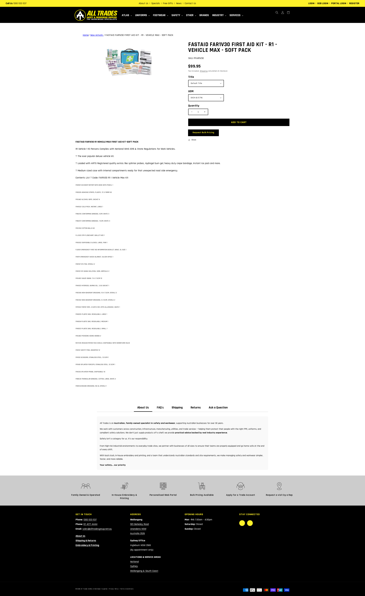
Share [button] (193, 140)
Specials (155, 3)
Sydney (134, 566)
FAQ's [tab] (160, 408)
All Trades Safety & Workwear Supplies (94, 589)
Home (86, 35)
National (134, 561)
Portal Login (338, 3)
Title (191, 77)
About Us (143, 3)
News (179, 3)
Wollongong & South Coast (144, 571)
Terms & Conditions (127, 589)
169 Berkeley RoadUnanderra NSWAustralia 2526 (139, 529)
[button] (277, 12)
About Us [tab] (143, 408)
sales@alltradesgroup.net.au (97, 528)
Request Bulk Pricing (203, 132)
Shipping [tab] (177, 408)
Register (354, 3)
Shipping (204, 71)
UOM (190, 91)
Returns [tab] (196, 408)
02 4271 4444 (90, 524)
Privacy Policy (114, 589)
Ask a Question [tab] (218, 408)
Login (311, 3)
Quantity (193, 106)
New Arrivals (97, 35)
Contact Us (190, 3)
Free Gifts (168, 3)
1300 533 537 (20, 3)
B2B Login (322, 3)
